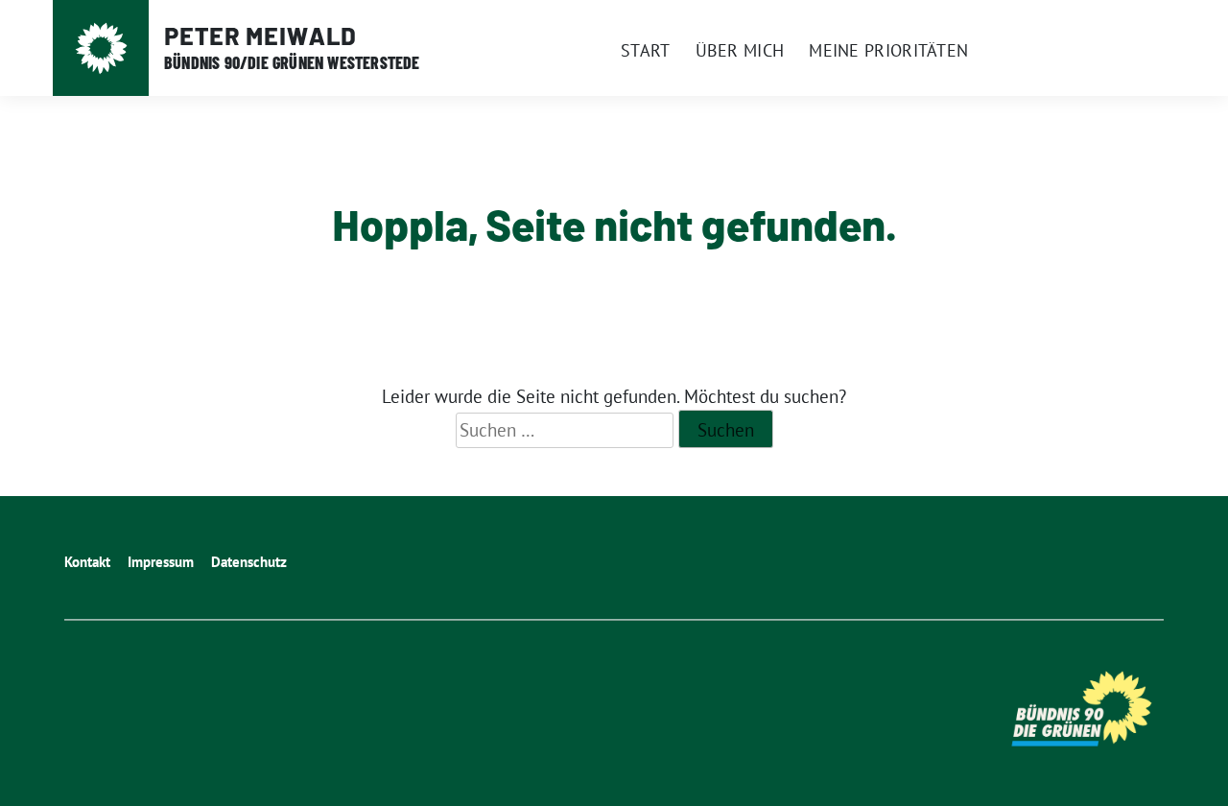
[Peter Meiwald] (101, 48)
